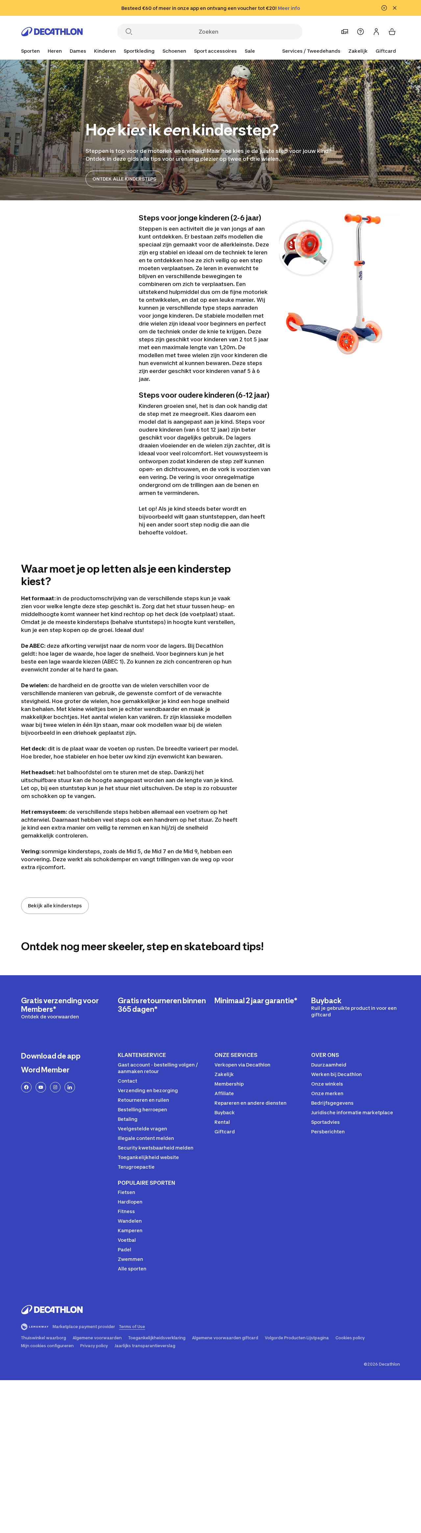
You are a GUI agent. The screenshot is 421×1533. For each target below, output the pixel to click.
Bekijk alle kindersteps (55, 905)
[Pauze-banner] (384, 8)
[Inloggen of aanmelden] (376, 32)
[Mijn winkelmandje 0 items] (392, 32)
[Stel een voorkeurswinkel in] (345, 32)
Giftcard (386, 51)
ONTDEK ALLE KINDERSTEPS (124, 179)
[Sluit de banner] (394, 8)
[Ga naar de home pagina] (52, 31)
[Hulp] (360, 32)
